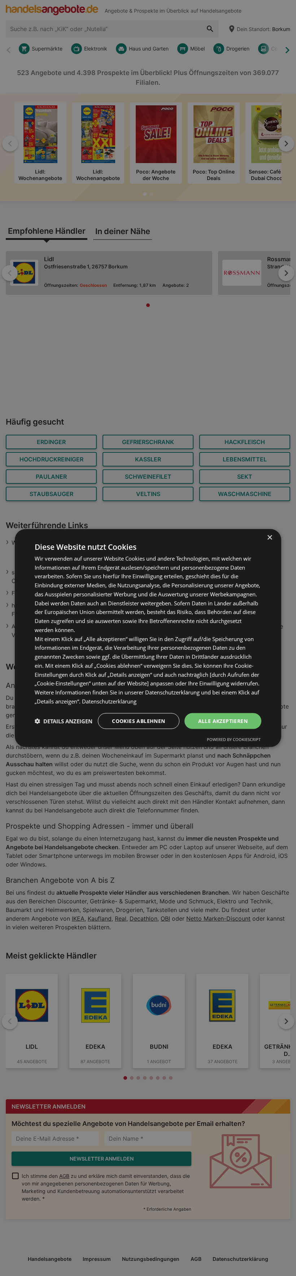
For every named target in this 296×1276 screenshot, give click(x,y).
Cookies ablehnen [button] (138, 720)
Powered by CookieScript (234, 739)
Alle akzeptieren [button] (223, 720)
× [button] (269, 537)
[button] (63, 721)
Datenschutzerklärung (109, 701)
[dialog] (148, 638)
